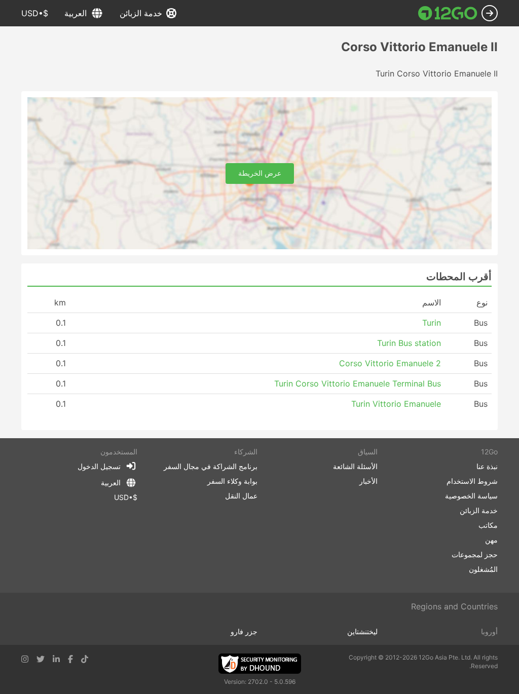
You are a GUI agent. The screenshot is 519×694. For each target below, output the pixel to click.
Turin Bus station (409, 343)
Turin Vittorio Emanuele (396, 404)
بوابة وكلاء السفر (232, 481)
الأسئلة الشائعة (355, 466)
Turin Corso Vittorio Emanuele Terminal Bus (357, 383)
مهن (491, 539)
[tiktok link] (84, 659)
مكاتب (488, 525)
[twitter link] (40, 659)
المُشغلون (483, 569)
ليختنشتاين (362, 631)
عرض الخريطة (259, 173)
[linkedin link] (56, 659)
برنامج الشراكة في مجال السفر (210, 466)
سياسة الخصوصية (471, 495)
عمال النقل (241, 495)
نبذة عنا (487, 466)
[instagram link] (24, 659)
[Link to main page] (447, 13)
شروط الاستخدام (472, 481)
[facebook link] (70, 659)
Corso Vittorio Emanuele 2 (390, 363)
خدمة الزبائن (141, 13)
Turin (431, 323)
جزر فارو (244, 631)
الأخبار (368, 481)
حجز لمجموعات (475, 554)
